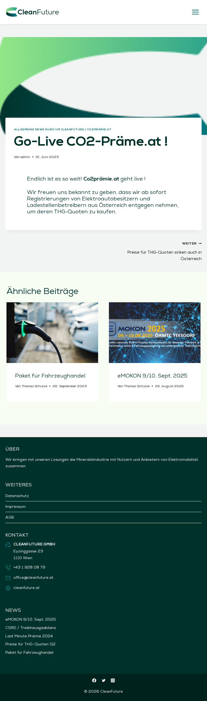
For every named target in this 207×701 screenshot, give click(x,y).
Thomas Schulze (34, 386)
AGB (9, 517)
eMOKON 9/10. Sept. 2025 (152, 375)
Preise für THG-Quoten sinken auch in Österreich (164, 251)
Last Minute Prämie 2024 (29, 636)
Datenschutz (17, 495)
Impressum (15, 506)
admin (25, 157)
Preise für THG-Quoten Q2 (30, 644)
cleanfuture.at (26, 587)
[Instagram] (113, 680)
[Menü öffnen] (195, 11)
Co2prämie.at (101, 179)
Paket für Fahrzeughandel (50, 375)
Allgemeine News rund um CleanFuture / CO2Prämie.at (62, 129)
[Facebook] (94, 680)
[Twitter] (103, 680)
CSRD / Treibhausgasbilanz (30, 627)
